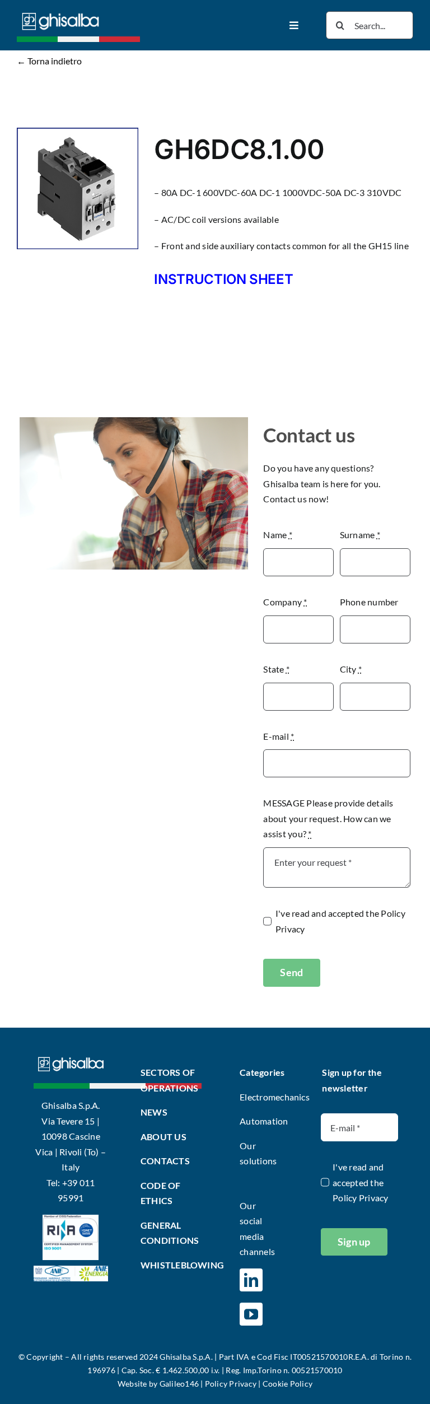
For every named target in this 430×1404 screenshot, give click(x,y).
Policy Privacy (360, 1197)
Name (277, 534)
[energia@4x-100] (71, 1270)
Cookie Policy (287, 1383)
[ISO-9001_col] (71, 1219)
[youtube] (251, 1314)
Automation (264, 1121)
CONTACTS (165, 1160)
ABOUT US (163, 1136)
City (351, 669)
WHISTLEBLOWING (182, 1265)
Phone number (369, 601)
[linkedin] (251, 1279)
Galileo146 (179, 1383)
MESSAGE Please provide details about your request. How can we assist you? (328, 818)
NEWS (154, 1112)
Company (285, 601)
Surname (360, 534)
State (276, 669)
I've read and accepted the (340, 921)
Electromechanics (275, 1097)
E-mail (278, 736)
